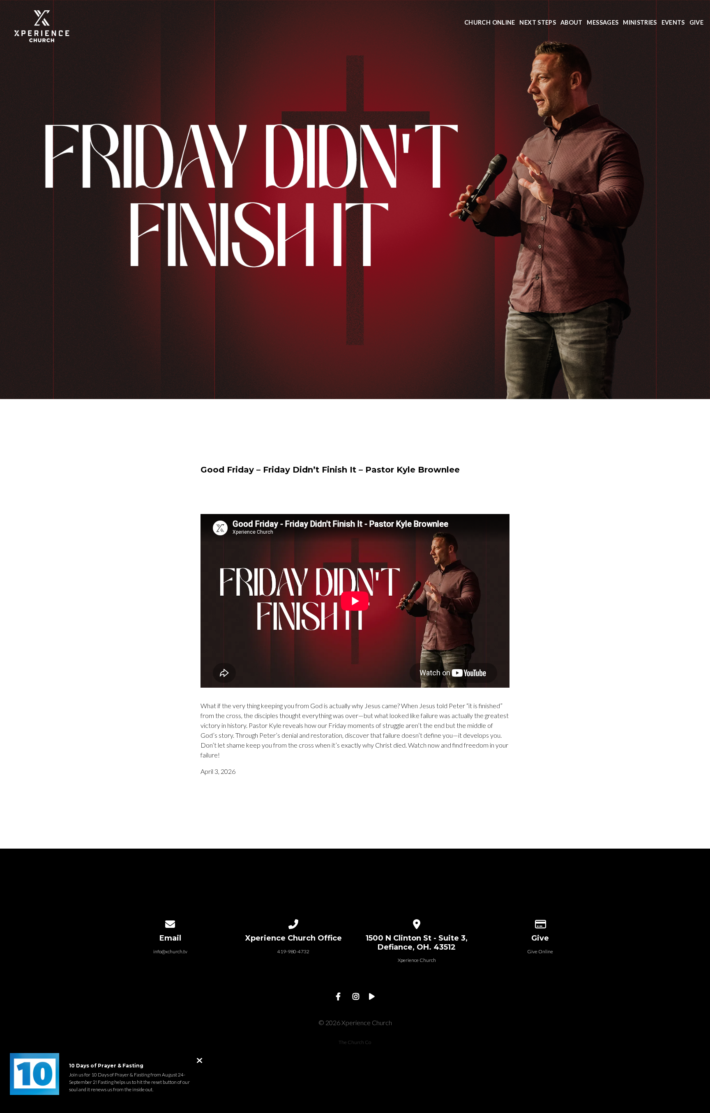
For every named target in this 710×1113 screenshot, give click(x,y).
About (571, 23)
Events (673, 23)
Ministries (640, 23)
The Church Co (355, 1042)
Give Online (540, 951)
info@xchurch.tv (170, 951)
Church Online (489, 23)
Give (696, 23)
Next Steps (537, 23)
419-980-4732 (293, 951)
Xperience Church (417, 960)
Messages (602, 23)
